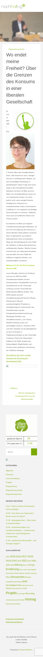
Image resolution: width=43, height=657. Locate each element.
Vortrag (30, 599)
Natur (19, 585)
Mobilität (19, 581)
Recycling (30, 593)
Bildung (18, 565)
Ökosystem (16, 604)
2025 (8, 565)
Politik (25, 588)
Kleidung (34, 573)
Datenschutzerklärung (14, 622)
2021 (19, 561)
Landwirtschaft (11, 582)
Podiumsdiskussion (16, 588)
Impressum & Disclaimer (15, 619)
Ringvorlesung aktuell (14, 490)
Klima (8, 577)
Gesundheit (9, 573)
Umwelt (21, 600)
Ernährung (12, 569)
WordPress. (29, 650)
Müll (24, 581)
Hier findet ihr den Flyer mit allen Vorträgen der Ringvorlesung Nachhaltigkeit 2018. (18, 358)
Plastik (8, 588)
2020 (14, 560)
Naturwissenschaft (27, 585)
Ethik (20, 569)
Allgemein (9, 471)
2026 (12, 565)
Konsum (27, 577)
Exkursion (9, 474)
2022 (24, 560)
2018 (30, 556)
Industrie (21, 573)
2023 (29, 561)
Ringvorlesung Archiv (16, 49)
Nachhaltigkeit (11, 585)
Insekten (27, 573)
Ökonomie (9, 604)
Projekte (9, 482)
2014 (8, 557)
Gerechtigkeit (31, 569)
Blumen (25, 565)
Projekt (11, 593)
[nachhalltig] (13, 6)
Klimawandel (17, 577)
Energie (31, 565)
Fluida (20, 650)
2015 (12, 556)
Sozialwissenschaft (12, 600)
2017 (24, 556)
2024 (34, 561)
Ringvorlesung (11, 486)
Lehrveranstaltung (13, 478)
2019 (8, 560)
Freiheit (25, 569)
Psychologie (21, 594)
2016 (18, 556)
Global (16, 573)
